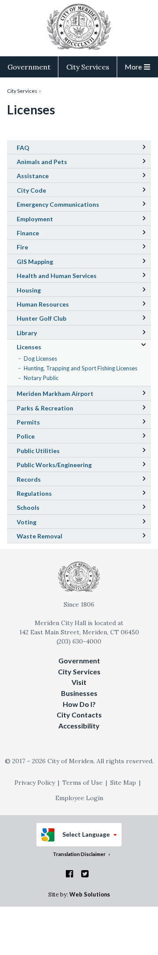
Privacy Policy (34, 783)
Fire (22, 247)
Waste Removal (39, 536)
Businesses (79, 693)
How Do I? (79, 704)
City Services (87, 66)
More (133, 66)
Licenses (29, 347)
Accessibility (79, 725)
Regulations (34, 493)
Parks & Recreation (45, 408)
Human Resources (43, 304)
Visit (79, 682)
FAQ (23, 147)
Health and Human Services (57, 275)
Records (29, 479)
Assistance (33, 175)
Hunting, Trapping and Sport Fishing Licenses (80, 368)
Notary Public (41, 377)
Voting (26, 522)
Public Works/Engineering (54, 464)
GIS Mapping (47, 262)
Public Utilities (38, 450)
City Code (44, 191)
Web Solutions (89, 894)
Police (26, 436)
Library (39, 334)
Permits (28, 422)
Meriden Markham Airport (67, 394)
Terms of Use (82, 783)
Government (28, 66)
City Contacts (79, 714)
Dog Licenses (40, 358)
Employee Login (79, 798)
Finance (28, 233)
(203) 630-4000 (79, 641)
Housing (29, 290)
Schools (40, 508)
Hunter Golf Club (54, 319)
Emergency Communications (58, 204)
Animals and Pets (42, 161)
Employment (35, 219)
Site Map (123, 783)
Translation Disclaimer (79, 854)
